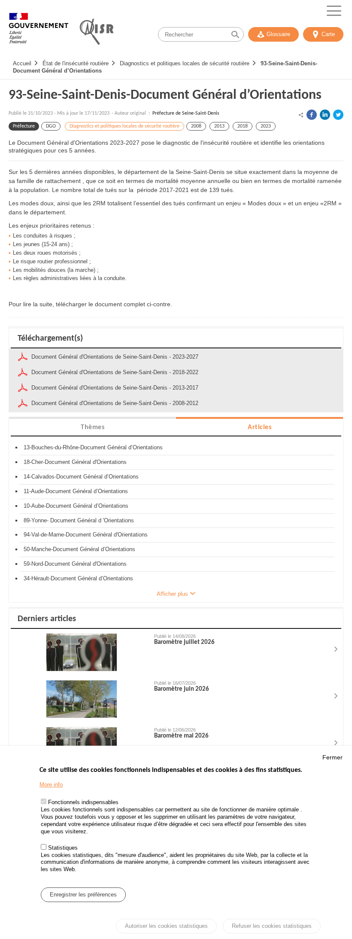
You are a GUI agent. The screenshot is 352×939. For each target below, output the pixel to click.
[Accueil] (39, 32)
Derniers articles (47, 619)
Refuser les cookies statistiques (272, 926)
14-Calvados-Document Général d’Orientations (81, 476)
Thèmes (92, 427)
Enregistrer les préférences (83, 894)
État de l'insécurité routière (75, 63)
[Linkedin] (325, 115)
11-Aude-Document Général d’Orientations (76, 491)
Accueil (22, 63)
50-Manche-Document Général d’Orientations (79, 549)
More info (51, 784)
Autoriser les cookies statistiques (166, 926)
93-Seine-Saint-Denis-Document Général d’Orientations (165, 95)
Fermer (332, 757)
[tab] (92, 426)
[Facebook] (311, 115)
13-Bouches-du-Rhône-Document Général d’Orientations (93, 447)
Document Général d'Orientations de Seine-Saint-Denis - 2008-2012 (114, 403)
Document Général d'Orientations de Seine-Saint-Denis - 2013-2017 (114, 387)
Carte (328, 34)
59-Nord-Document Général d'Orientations (75, 564)
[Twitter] (338, 115)
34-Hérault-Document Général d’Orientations (78, 578)
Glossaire (278, 34)
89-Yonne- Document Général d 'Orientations (79, 520)
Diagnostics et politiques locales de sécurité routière (184, 63)
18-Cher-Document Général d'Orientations (75, 462)
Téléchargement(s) (50, 338)
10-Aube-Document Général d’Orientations (76, 506)
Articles (259, 427)
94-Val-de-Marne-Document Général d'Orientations (86, 534)
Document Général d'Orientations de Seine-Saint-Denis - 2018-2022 (114, 372)
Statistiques (63, 847)
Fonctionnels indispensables (83, 802)
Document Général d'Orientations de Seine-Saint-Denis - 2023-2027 (114, 357)
